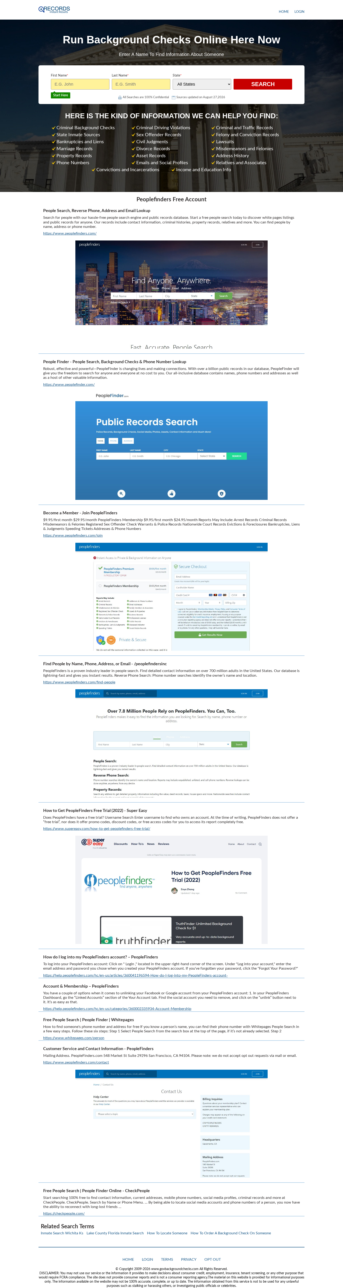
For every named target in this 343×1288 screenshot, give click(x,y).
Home (284, 12)
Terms (167, 1259)
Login (299, 12)
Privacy (188, 1259)
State (177, 75)
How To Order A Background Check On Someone (231, 1233)
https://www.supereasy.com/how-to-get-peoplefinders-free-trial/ (96, 829)
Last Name (120, 75)
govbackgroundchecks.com (54, 10)
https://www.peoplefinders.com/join (73, 535)
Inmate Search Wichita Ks (62, 1233)
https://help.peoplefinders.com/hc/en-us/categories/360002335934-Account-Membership (117, 1009)
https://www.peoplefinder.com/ (69, 384)
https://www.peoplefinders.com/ (70, 233)
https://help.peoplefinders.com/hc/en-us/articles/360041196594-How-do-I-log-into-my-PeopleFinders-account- (135, 975)
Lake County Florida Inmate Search (115, 1233)
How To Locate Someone (167, 1233)
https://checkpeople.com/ (64, 1213)
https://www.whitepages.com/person (73, 1038)
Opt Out (212, 1259)
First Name (59, 75)
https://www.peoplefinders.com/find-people (79, 682)
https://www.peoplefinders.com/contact (76, 1062)
